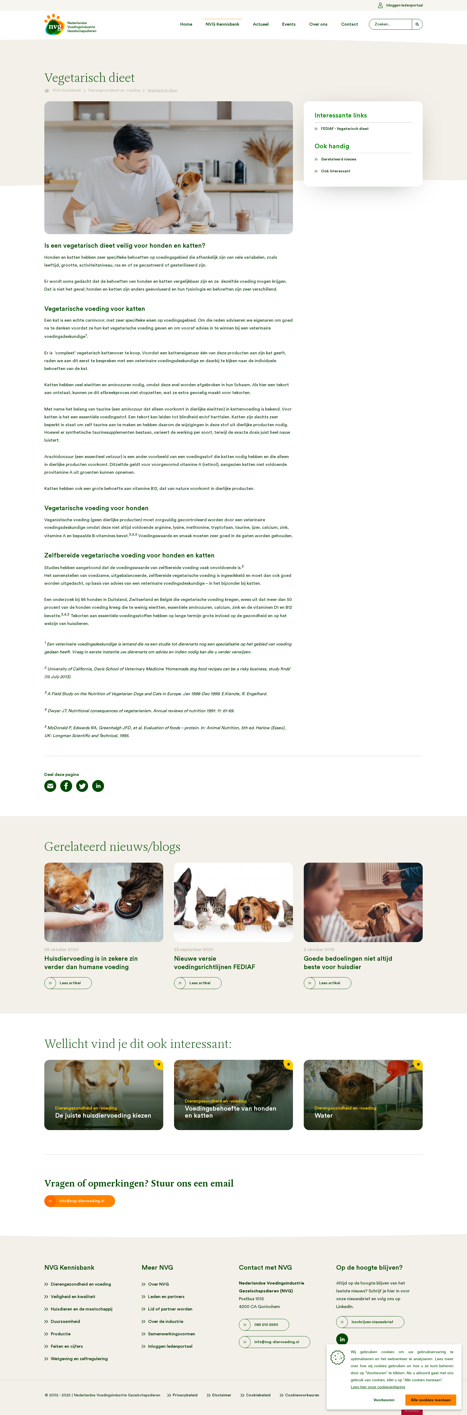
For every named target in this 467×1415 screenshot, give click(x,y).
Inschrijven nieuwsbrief (372, 1322)
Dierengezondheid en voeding (81, 1284)
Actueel (261, 24)
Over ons (318, 24)
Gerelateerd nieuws (338, 159)
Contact (349, 24)
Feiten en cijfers (67, 1346)
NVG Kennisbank (222, 24)
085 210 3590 (266, 1325)
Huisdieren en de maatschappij (81, 1309)
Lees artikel (70, 983)
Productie (61, 1334)
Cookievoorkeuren (302, 1395)
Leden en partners (166, 1297)
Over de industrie (165, 1321)
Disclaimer (221, 1395)
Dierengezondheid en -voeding (114, 90)
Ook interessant (335, 171)
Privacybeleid (185, 1395)
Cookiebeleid (258, 1395)
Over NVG (158, 1284)
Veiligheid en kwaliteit (73, 1297)
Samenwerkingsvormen (171, 1334)
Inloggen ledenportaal (404, 5)
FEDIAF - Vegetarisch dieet (345, 129)
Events (289, 24)
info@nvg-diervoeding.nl (81, 1201)
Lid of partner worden (170, 1309)
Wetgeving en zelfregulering (79, 1359)
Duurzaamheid (65, 1321)
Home (186, 24)
